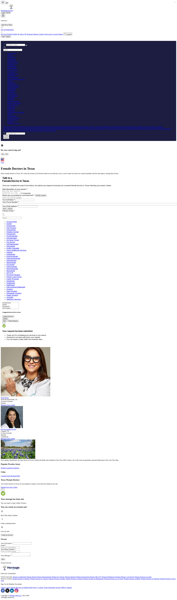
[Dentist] (10, 305)
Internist (10, 81)
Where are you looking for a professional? (18, 195)
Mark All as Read (7, 25)
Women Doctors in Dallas (56, 579)
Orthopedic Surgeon (13, 118)
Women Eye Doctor (58, 577)
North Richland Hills (13, 476)
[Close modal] (2, 489)
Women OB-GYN (96, 577)
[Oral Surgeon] (10, 308)
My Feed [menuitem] (4, 34)
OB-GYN (10, 99)
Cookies (40, 587)
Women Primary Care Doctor (124, 577)
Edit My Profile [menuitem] (12, 34)
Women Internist (70, 577)
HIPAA (63, 587)
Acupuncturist (11, 53)
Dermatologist (11, 68)
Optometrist (11, 75)
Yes (3, 154)
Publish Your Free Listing (9, 487)
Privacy (35, 587)
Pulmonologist (12, 94)
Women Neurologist (82, 577)
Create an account (7, 535)
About (3, 587)
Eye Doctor (11, 72)
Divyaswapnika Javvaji (8, 429)
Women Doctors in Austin (143, 577)
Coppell (3, 476)
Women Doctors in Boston (21, 579)
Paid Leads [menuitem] (48, 34)
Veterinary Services (13, 123)
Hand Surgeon (12, 116)
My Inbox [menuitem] (21, 34)
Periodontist (11, 64)
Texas (2, 162)
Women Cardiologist (19, 577)
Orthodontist (11, 61)
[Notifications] (3, 15)
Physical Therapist (13, 101)
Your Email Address (10, 206)
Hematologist (11, 88)
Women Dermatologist (44, 577)
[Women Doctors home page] (11, 9)
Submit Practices (8, 316)
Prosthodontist (12, 66)
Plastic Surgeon (12, 120)
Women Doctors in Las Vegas (113, 579)
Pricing (13, 587)
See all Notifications (7, 30)
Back (4, 321)
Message (4, 405)
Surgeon (10, 114)
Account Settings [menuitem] (57, 34)
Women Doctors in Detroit (74, 579)
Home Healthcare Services (16, 79)
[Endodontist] (10, 306)
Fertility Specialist (13, 77)
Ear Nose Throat (12, 70)
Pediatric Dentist (12, 63)
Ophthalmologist (12, 74)
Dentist (9, 55)
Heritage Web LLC (15, 595)
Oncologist (10, 92)
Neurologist (11, 98)
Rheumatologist (12, 96)
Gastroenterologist (13, 86)
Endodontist (11, 57)
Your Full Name (8, 200)
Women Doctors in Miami (132, 579)
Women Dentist (31, 577)
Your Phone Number (10, 202)
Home (2, 158)
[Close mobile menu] (6, 3)
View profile (11, 405)
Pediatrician (11, 109)
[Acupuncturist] (10, 303)
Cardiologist (11, 83)
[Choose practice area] (3, 213)
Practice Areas (8, 211)
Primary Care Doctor (14, 103)
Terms (46, 587)
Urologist (10, 121)
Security (58, 587)
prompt (10, 209)
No (7, 154)
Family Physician (13, 105)
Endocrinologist (12, 85)
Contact (7, 587)
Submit (5, 318)
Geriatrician (11, 107)
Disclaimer (51, 587)
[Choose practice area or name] (26, 45)
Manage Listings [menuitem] (38, 34)
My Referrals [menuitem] (28, 34)
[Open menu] (3, 2)
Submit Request (13, 321)
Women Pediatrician (108, 577)
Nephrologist (11, 90)
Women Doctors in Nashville (150, 579)
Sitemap (69, 587)
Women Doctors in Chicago (39, 579)
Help (30, 587)
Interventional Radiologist (15, 112)
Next (4, 209)
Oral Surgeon (11, 59)
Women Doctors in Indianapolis (93, 579)
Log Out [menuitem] (68, 34)
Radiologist (11, 110)
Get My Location (41, 195)
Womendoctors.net (7, 10)
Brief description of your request (14, 189)
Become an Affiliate (22, 587)
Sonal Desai (5, 398)
